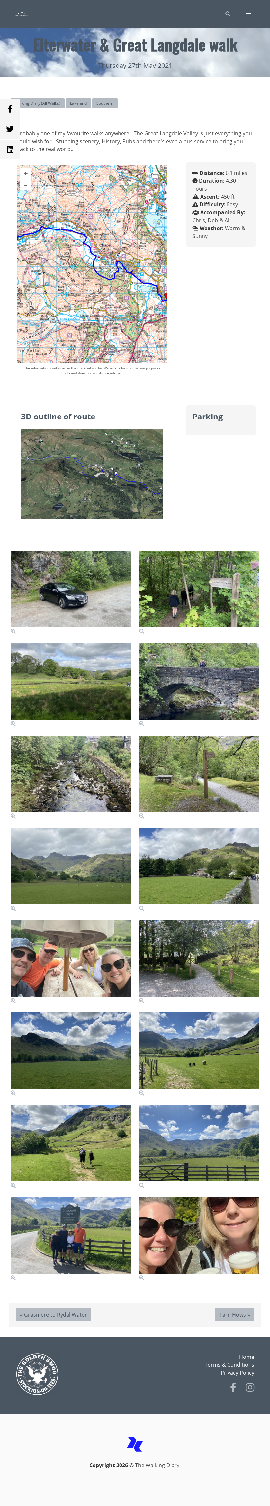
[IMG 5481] (199, 962)
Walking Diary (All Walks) (37, 103)
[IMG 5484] (71, 1147)
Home (246, 1356)
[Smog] (73, 1374)
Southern (104, 103)
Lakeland (78, 103)
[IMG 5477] (199, 870)
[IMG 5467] (71, 593)
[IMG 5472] (199, 685)
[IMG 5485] (199, 1147)
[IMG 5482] (71, 1054)
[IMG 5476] (71, 870)
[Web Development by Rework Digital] (135, 1457)
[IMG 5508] (199, 1239)
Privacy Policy (237, 1372)
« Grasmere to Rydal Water (53, 1314)
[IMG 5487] (71, 1239)
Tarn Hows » (234, 1314)
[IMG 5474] (71, 778)
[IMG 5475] (199, 778)
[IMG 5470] (71, 685)
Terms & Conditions (229, 1364)
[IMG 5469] (199, 593)
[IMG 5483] (199, 1054)
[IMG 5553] (71, 962)
